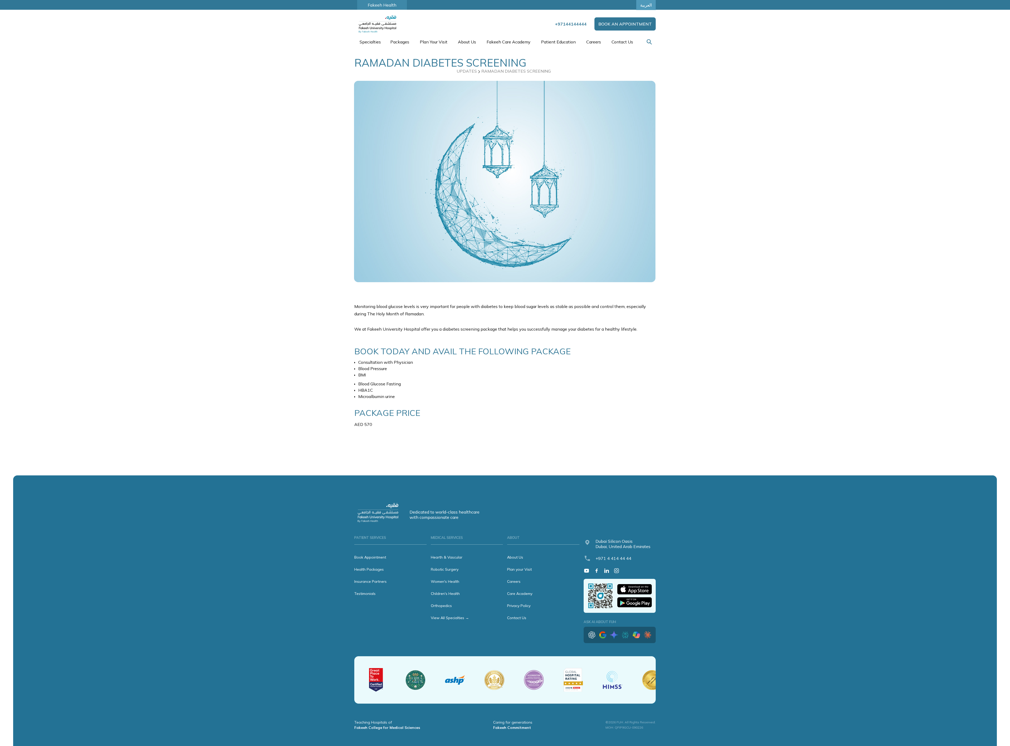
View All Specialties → (450, 617)
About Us (515, 557)
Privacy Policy (519, 605)
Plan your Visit (519, 569)
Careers (593, 41)
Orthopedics (441, 605)
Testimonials (365, 593)
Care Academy (519, 593)
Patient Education (558, 41)
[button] (369, 42)
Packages (399, 41)
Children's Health (445, 593)
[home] (378, 24)
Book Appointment (370, 557)
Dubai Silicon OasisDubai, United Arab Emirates (622, 544)
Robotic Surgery (444, 569)
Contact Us (622, 41)
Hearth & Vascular (446, 557)
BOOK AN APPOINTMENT (625, 24)
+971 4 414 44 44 (613, 558)
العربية (646, 5)
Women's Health (445, 581)
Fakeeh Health (382, 5)
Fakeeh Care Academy (509, 41)
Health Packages (369, 569)
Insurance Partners (370, 581)
